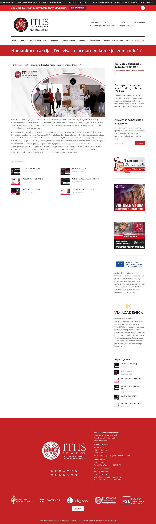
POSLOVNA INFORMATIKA (33, 179)
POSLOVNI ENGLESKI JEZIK (83, 189)
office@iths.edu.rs (100, 441)
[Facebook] (60, 470)
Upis (14, 40)
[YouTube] (68, 470)
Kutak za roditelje (69, 40)
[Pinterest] (51, 474)
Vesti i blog (95, 40)
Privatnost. (113, 521)
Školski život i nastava (37, 40)
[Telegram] (64, 474)
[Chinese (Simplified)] (143, 40)
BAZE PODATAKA (79, 168)
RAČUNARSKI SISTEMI (31, 189)
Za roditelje (96, 25)
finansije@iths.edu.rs (101, 471)
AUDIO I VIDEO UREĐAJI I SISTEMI (85, 179)
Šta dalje (129, 40)
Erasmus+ (83, 40)
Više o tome (137, 106)
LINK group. (105, 521)
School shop (117, 40)
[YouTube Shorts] (72, 470)
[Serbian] (135, 40)
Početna (18, 65)
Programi (54, 40)
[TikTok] (56, 470)
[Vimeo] (68, 474)
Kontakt (106, 40)
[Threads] (72, 474)
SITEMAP (78, 508)
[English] (138, 40)
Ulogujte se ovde (126, 25)
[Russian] (141, 40)
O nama (22, 40)
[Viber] (56, 474)
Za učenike (109, 25)
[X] (64, 470)
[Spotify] (76, 474)
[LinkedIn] (76, 470)
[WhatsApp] (60, 474)
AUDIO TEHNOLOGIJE (31, 168)
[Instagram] (51, 470)
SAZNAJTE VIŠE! (77, 8)
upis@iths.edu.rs (100, 447)
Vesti (26, 65)
